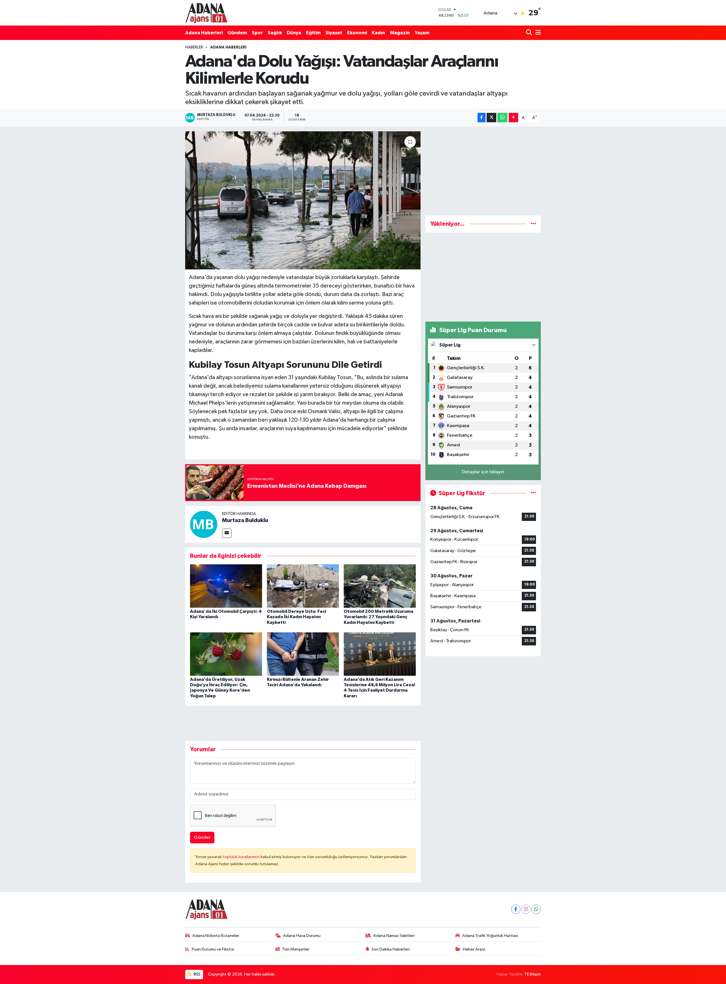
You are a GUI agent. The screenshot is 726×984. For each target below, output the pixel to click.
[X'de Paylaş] (491, 117)
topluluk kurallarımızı (242, 857)
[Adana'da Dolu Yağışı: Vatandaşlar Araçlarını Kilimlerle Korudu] (303, 200)
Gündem (237, 32)
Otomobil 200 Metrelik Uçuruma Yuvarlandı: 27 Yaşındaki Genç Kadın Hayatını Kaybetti (378, 616)
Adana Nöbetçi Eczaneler (215, 936)
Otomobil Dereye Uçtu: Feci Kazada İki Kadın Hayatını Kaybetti (296, 616)
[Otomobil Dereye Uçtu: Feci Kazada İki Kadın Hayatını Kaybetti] (303, 586)
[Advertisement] (483, 171)
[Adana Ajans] (206, 12)
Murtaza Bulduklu (245, 520)
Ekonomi (357, 32)
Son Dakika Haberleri (391, 949)
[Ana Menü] (537, 33)
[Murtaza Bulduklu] (203, 524)
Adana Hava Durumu (301, 936)
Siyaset (334, 32)
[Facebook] (515, 909)
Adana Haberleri (204, 32)
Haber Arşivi (474, 949)
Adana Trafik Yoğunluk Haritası (490, 936)
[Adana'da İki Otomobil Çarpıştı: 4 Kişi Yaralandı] (226, 586)
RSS (197, 974)
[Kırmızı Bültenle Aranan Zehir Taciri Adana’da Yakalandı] (303, 654)
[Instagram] (526, 909)
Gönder (202, 837)
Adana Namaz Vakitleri (394, 936)
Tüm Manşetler (296, 949)
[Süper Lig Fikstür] (533, 493)
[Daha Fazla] (513, 117)
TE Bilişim (532, 974)
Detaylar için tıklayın (483, 472)
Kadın (378, 32)
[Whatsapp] (536, 909)
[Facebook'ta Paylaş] (482, 117)
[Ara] (529, 33)
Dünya (294, 32)
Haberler (194, 47)
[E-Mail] (226, 533)
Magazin (400, 32)
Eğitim (313, 32)
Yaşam (422, 32)
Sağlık (275, 32)
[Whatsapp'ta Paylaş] (502, 117)
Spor (257, 32)
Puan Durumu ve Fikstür (213, 949)
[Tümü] (533, 223)
